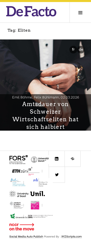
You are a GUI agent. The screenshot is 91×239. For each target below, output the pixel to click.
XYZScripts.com (71, 236)
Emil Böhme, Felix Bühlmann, (45, 97)
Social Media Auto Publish (26, 236)
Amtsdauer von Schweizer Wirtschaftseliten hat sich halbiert (45, 115)
